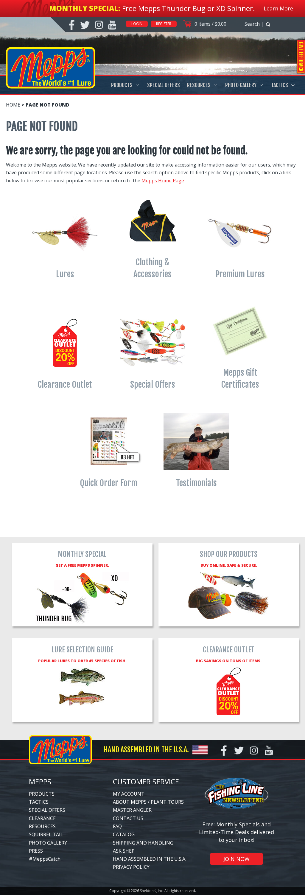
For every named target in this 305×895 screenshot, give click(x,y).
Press (36, 851)
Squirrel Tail (46, 834)
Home (13, 104)
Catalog (124, 834)
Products (122, 85)
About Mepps (130, 802)
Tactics (279, 85)
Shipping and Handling (143, 842)
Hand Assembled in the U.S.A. (149, 859)
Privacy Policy (131, 867)
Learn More (278, 8)
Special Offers (163, 85)
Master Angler (132, 810)
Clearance (42, 818)
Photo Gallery (240, 85)
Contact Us (128, 818)
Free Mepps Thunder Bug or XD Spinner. (188, 8)
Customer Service (146, 781)
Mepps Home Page (162, 180)
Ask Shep (124, 851)
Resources (199, 85)
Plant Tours (167, 802)
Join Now (236, 858)
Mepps (40, 781)
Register (163, 23)
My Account (128, 794)
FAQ (117, 826)
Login (136, 23)
